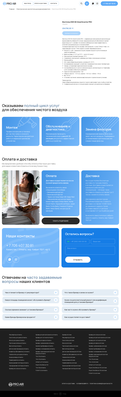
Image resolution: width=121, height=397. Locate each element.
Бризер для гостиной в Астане (97, 340)
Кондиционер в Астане (68, 360)
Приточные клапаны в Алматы (17, 343)
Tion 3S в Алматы (40, 356)
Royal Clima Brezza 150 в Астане (98, 367)
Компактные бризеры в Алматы (44, 346)
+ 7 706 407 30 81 (19, 245)
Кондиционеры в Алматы (16, 357)
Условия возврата (82, 383)
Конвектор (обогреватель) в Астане (72, 354)
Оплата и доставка (68, 383)
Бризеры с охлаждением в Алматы (45, 349)
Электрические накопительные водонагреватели (33, 9)
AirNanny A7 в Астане (95, 365)
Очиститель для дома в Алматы (18, 337)
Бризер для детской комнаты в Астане (99, 337)
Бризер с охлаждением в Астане (98, 351)
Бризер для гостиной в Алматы (44, 337)
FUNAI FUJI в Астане (94, 373)
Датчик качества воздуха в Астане (71, 351)
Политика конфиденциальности (101, 383)
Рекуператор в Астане (68, 337)
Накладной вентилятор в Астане (71, 368)
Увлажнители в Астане (68, 357)
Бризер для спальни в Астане (97, 335)
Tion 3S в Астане (93, 359)
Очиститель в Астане (68, 340)
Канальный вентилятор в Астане (71, 366)
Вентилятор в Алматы (15, 346)
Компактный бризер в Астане (97, 349)
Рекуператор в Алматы (15, 335)
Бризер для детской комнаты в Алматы (47, 335)
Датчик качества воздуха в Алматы (19, 349)
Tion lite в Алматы (41, 367)
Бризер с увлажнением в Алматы (45, 343)
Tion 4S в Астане (93, 362)
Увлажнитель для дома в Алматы (18, 354)
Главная (11, 9)
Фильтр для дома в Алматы (16, 340)
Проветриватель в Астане (69, 363)
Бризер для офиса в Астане (96, 343)
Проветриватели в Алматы (16, 360)
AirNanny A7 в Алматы (42, 362)
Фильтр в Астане (67, 343)
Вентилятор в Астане (68, 349)
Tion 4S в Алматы (41, 359)
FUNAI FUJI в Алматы (41, 370)
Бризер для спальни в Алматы (17, 368)
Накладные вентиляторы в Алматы (19, 366)
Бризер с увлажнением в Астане (98, 346)
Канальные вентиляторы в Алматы (19, 363)
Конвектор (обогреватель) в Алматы (19, 351)
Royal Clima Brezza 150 (42, 365)
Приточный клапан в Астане (70, 346)
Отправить (77, 260)
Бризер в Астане (66, 335)
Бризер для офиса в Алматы (43, 340)
